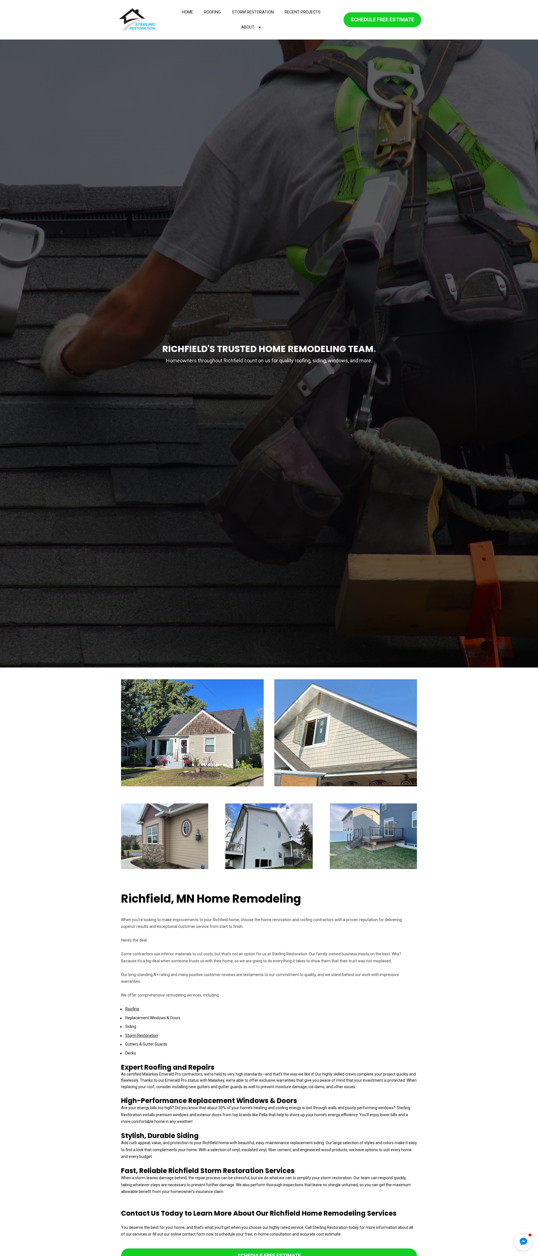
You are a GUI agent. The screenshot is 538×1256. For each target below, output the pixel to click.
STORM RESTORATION (253, 12)
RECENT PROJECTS (303, 12)
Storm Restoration (141, 1035)
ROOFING (212, 12)
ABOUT (247, 27)
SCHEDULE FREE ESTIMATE (382, 19)
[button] (523, 1241)
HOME (187, 12)
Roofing (132, 1009)
